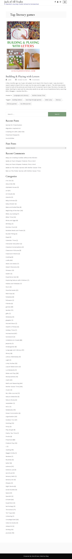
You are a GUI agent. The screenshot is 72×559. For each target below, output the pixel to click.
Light (7, 360)
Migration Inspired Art (13, 128)
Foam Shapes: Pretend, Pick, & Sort (24, 161)
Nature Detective (11, 396)
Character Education (13, 244)
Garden (8, 310)
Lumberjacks (10, 370)
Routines (9, 460)
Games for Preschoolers (14, 125)
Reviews (8, 456)
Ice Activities (10, 138)
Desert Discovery (11, 267)
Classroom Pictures (12, 250)
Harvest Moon (10, 323)
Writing (8, 529)
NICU (7, 406)
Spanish (8, 496)
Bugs (7, 237)
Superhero (9, 503)
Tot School (9, 509)
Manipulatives (10, 376)
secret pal (9, 473)
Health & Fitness (11, 327)
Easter (8, 273)
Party (7, 426)
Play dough (9, 430)
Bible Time (9, 217)
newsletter (9, 403)
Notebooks (9, 410)
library (8, 353)
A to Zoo (8, 180)
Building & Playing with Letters (22, 76)
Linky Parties (10, 363)
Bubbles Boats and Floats (14, 230)
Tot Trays (9, 513)
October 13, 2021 (22, 79)
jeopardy (9, 343)
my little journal (25, 104)
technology (9, 506)
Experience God (11, 277)
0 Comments (36, 79)
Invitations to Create (12, 340)
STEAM (8, 499)
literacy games (12, 104)
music (8, 390)
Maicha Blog (44, 556)
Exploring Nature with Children (16, 280)
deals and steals (11, 263)
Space (8, 493)
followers (9, 300)
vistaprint (9, 526)
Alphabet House (11, 187)
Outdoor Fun (10, 420)
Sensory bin (10, 479)
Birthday (8, 224)
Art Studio (9, 194)
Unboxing (9, 516)
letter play (48, 100)
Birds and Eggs (11, 220)
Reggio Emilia (10, 453)
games (8, 307)
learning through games (33, 100)
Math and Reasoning (12, 383)
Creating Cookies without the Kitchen (24, 157)
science (8, 466)
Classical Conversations (14, 247)
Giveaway (9, 317)
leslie (9, 79)
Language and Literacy (21, 95)
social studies (10, 490)
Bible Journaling (11, 214)
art (7, 190)
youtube (8, 533)
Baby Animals (10, 200)
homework (9, 337)
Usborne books (11, 523)
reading (8, 450)
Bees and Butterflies (12, 207)
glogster (8, 320)
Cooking (8, 257)
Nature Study (10, 400)
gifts (7, 313)
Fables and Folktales (13, 283)
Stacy (7, 164)
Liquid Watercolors (12, 366)
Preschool (9, 440)
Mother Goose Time (38, 95)
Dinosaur (9, 270)
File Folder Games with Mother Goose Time (26, 167)
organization (10, 416)
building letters (17, 100)
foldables (9, 297)
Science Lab (10, 470)
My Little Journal (11, 393)
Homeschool (10, 333)
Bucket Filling (10, 234)
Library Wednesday (12, 357)
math (7, 380)
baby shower (10, 204)
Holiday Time (10, 330)
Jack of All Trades (13, 1)
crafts (8, 260)
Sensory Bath (10, 476)
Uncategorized (11, 519)
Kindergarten (10, 347)
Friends (8, 303)
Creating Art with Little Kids (15, 132)
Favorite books (10, 290)
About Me (9, 184)
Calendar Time (11, 240)
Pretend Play (10, 443)
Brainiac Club (10, 227)
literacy (58, 100)
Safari (8, 463)
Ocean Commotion (12, 413)
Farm (7, 287)
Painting (8, 423)
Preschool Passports (12, 135)
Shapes (8, 483)
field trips (9, 293)
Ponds (8, 436)
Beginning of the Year (13, 210)
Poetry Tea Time (11, 433)
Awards (8, 197)
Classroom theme (12, 254)
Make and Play (11, 373)
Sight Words (10, 486)
